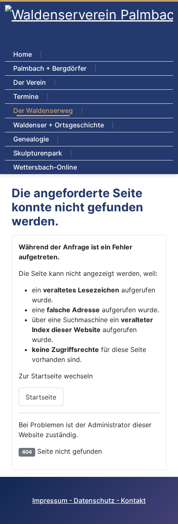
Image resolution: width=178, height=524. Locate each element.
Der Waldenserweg (43, 110)
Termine (25, 96)
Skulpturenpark (37, 153)
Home (22, 54)
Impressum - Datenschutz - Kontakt (89, 500)
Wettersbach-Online (45, 167)
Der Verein (29, 82)
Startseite (41, 397)
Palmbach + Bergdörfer (50, 68)
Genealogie (31, 139)
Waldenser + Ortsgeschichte (58, 125)
